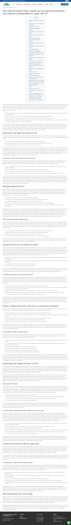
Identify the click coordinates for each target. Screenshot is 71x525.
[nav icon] (58, 4)
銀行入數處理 (65, 4)
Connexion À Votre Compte (35, 73)
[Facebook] (66, 1)
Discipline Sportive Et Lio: (34, 26)
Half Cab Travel (39, 517)
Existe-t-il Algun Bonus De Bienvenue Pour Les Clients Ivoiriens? (34, 40)
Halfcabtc (60, 521)
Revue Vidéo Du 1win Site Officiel (36, 99)
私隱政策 (21, 517)
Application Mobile (33, 71)
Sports (30, 86)
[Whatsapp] (67, 1)
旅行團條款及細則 (23, 518)
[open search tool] (54, 4)
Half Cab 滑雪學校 (40, 518)
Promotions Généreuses (34, 75)
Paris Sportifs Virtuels (33, 49)
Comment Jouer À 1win (34, 88)
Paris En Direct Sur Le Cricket (35, 60)
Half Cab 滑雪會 (39, 519)
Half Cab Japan (39, 521)
